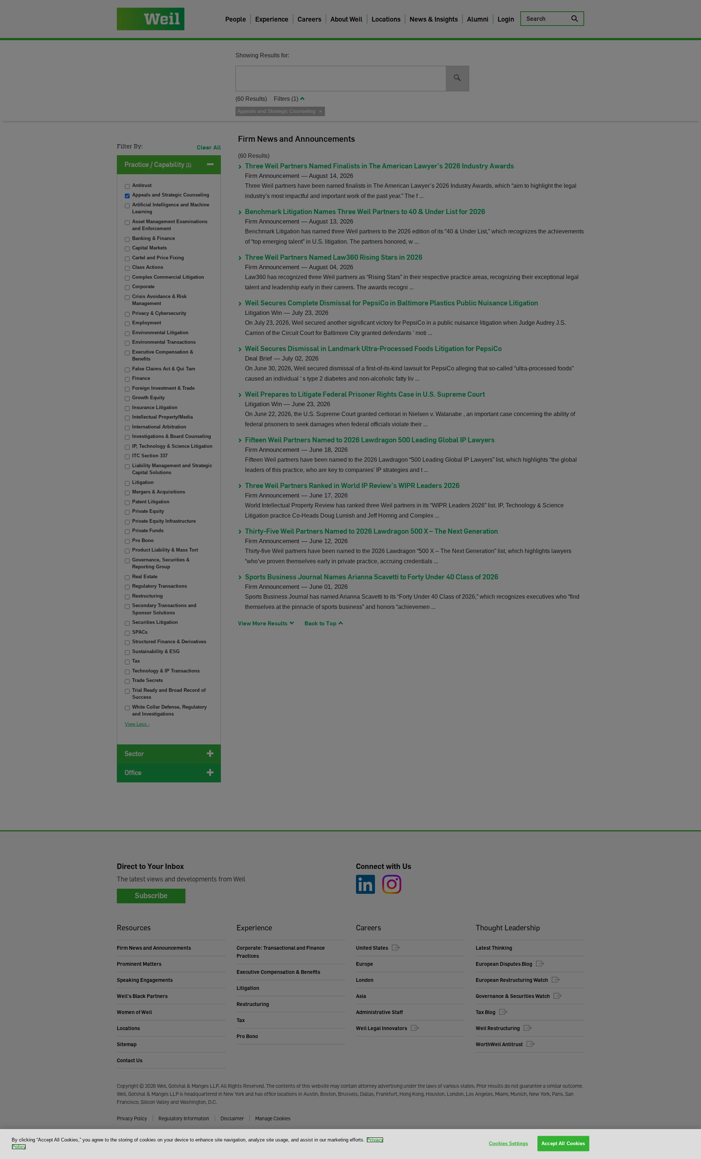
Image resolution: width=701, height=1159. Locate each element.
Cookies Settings (508, 1143)
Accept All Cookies (563, 1143)
